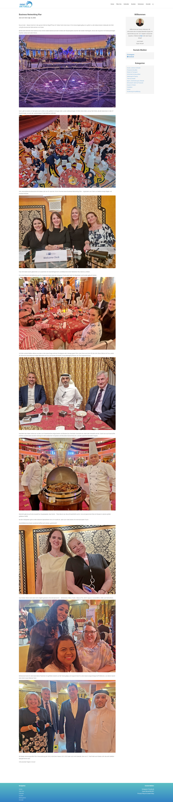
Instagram (145, 790)
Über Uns (118, 4)
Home (112, 4)
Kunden (133, 4)
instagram (131, 54)
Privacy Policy (141, 795)
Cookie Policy (150, 795)
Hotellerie (129, 87)
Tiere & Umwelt (131, 78)
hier (141, 36)
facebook (131, 56)
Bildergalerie (22, 799)
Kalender (126, 4)
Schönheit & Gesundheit (133, 74)
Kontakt (148, 4)
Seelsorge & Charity (132, 76)
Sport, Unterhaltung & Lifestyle (135, 80)
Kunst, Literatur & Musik (133, 68)
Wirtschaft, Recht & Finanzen (135, 83)
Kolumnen (141, 4)
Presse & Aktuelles (132, 70)
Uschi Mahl (24, 18)
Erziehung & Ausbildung (133, 91)
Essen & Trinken (131, 85)
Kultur (128, 89)
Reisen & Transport (132, 72)
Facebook (151, 790)
